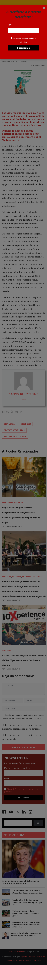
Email (10, 25)
